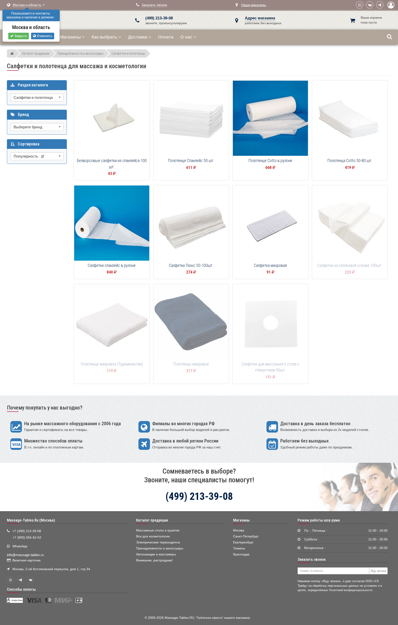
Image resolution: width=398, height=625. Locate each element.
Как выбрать (104, 37)
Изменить (44, 36)
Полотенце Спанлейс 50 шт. (191, 160)
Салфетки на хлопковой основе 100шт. (349, 265)
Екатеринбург (243, 542)
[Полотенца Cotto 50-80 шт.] (350, 118)
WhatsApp (19, 546)
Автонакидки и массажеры (156, 554)
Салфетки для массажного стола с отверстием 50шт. (270, 367)
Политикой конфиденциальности (350, 590)
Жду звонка (378, 571)
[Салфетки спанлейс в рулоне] (111, 223)
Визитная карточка (26, 560)
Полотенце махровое (191, 364)
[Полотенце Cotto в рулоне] (270, 118)
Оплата (165, 37)
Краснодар (241, 554)
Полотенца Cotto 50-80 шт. (349, 160)
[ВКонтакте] (369, 5)
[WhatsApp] (359, 5)
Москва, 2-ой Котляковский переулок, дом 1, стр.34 (51, 569)
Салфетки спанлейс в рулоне (112, 265)
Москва (238, 530)
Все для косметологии (153, 536)
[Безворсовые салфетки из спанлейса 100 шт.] (111, 118)
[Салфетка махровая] (270, 223)
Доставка (137, 37)
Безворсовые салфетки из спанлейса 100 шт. (112, 163)
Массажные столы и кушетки (157, 530)
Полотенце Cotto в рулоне (270, 160)
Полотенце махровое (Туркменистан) (112, 364)
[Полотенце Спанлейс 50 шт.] (191, 118)
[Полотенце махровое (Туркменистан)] (111, 322)
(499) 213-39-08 (159, 18)
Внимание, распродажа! (154, 560)
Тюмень (239, 548)
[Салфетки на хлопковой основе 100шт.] (350, 223)
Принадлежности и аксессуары (159, 548)
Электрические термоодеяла (158, 542)
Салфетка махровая (270, 265)
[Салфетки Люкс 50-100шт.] (191, 223)
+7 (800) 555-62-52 (27, 537)
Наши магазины (253, 5)
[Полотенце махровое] (191, 322)
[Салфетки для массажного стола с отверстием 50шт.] (270, 322)
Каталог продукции (152, 520)
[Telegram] (379, 5)
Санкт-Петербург (246, 536)
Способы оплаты (21, 589)
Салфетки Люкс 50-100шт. (191, 265)
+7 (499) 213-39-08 (26, 531)
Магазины (70, 37)
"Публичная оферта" (209, 617)
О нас (186, 37)
